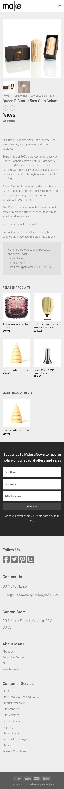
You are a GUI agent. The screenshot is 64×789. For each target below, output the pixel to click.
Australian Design (13, 657)
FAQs (6, 691)
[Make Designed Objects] (12, 6)
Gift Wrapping (11, 709)
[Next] (56, 48)
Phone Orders (11, 733)
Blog (5, 663)
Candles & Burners (42, 95)
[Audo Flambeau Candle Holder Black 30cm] (47, 307)
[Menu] (26, 6)
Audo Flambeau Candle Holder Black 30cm (46, 326)
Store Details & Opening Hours (21, 697)
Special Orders (11, 721)
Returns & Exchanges (15, 739)
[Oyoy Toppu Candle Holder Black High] (47, 353)
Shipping (8, 727)
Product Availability (14, 703)
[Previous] (8, 48)
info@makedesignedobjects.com (31, 594)
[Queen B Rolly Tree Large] (16, 353)
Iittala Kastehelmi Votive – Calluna (16, 326)
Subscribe (32, 506)
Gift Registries (11, 715)
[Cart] (59, 6)
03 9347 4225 (15, 586)
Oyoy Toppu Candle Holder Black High (44, 371)
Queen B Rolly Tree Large (16, 370)
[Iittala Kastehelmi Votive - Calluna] (16, 307)
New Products (11, 669)
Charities (8, 745)
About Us (8, 651)
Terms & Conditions (14, 751)
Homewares (20, 95)
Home (6, 95)
